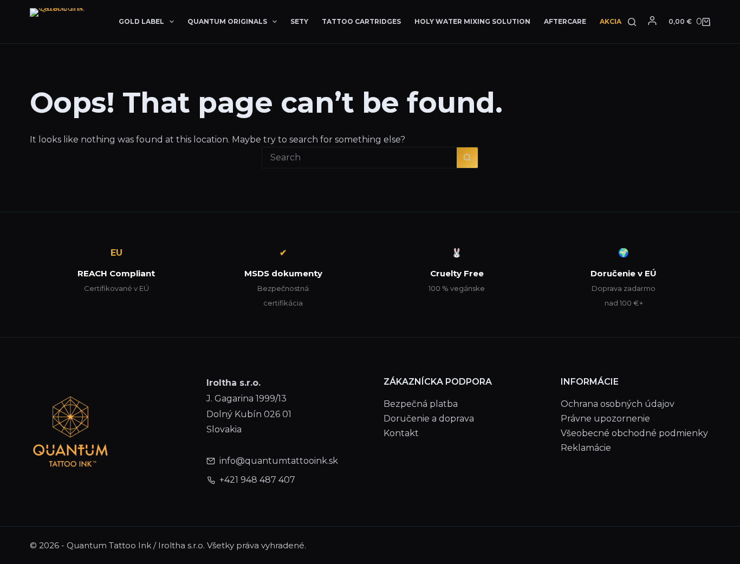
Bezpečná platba (421, 404)
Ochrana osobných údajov (617, 404)
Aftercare (565, 21)
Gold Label (141, 21)
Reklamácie (586, 448)
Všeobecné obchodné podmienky (634, 433)
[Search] (632, 22)
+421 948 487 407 (257, 480)
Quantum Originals (227, 21)
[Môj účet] (652, 20)
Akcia (610, 21)
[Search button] (467, 157)
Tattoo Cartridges (361, 21)
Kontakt (401, 433)
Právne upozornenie (605, 418)
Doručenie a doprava (429, 418)
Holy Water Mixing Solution (472, 21)
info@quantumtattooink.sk (278, 461)
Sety (299, 21)
